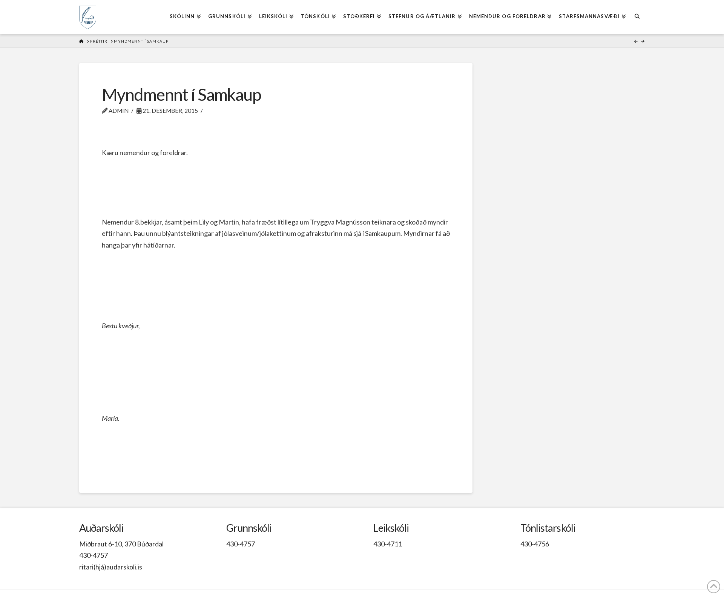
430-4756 (534, 544)
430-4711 (387, 544)
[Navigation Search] (637, 17)
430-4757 (93, 555)
